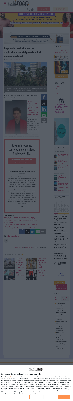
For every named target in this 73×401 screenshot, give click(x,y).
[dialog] (36, 383)
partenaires (11, 376)
